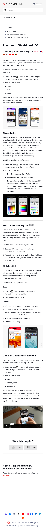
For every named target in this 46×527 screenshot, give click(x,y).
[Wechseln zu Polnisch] (13, 54)
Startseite (6, 17)
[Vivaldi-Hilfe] (13, 4)
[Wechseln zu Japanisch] (38, 52)
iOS (14, 17)
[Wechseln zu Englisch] (35, 52)
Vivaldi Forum (8, 475)
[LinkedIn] (36, 514)
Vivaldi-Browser (12, 526)
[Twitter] (19, 514)
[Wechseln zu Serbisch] (7, 54)
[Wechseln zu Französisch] (41, 52)
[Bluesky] (10, 514)
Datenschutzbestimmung (29, 526)
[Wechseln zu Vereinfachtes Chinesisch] (10, 54)
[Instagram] (27, 514)
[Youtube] (23, 514)
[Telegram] (40, 514)
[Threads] (14, 514)
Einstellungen (35, 77)
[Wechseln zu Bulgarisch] (4, 54)
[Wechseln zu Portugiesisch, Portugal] (16, 54)
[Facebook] (31, 514)
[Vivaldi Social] (6, 514)
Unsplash (6, 278)
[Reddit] (23, 517)
